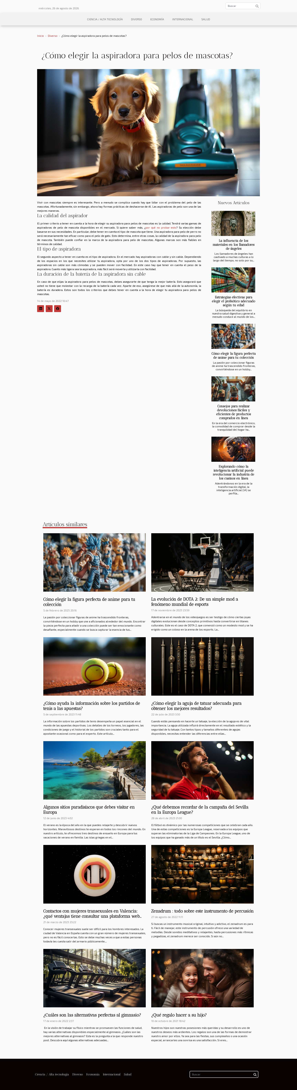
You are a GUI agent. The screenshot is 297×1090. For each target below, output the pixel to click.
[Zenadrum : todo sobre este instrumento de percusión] (202, 873)
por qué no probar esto (160, 227)
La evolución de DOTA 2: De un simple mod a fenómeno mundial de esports (194, 601)
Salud (205, 19)
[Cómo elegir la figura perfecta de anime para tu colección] (233, 336)
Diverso (136, 19)
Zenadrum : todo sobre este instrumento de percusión (202, 911)
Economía (157, 19)
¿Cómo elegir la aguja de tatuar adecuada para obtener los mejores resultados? (196, 706)
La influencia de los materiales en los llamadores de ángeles (234, 245)
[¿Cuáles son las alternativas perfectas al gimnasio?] (94, 977)
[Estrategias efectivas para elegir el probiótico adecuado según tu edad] (233, 279)
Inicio (40, 35)
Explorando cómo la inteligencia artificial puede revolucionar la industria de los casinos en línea (233, 472)
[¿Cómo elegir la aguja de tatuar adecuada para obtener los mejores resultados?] (202, 666)
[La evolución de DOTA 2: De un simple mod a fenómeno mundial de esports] (202, 562)
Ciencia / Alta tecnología (105, 19)
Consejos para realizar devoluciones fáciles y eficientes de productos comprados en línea (233, 412)
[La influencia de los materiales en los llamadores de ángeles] (233, 223)
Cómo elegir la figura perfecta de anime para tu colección (234, 355)
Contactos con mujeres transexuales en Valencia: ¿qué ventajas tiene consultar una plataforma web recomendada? (91, 916)
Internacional (182, 19)
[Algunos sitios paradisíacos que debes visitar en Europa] (94, 770)
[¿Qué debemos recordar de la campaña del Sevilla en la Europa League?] (202, 770)
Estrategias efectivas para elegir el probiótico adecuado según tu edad (233, 301)
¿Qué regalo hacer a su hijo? (179, 1014)
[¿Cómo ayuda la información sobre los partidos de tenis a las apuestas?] (94, 666)
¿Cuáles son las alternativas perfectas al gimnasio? (92, 1014)
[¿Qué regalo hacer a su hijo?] (202, 977)
